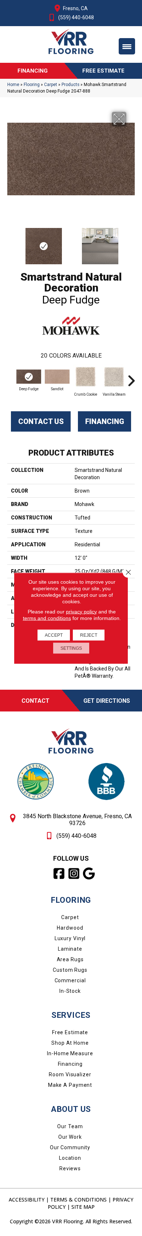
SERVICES (71, 1015)
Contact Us (41, 421)
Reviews (70, 1168)
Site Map (83, 1206)
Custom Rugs (70, 970)
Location (70, 1158)
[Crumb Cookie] (85, 377)
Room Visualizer (70, 1074)
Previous (11, 242)
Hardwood (70, 928)
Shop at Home (70, 1043)
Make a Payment (70, 1085)
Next (131, 242)
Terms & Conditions (78, 1199)
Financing (104, 421)
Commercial (70, 980)
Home (13, 84)
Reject (88, 634)
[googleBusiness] (89, 873)
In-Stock (70, 991)
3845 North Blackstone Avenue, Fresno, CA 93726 (77, 820)
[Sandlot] (57, 377)
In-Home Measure (70, 1053)
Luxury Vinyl (70, 938)
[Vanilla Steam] (114, 377)
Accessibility (26, 1199)
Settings (71, 647)
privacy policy (81, 611)
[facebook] (59, 873)
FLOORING (71, 900)
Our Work (70, 1137)
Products (70, 84)
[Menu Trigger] (127, 46)
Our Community (70, 1147)
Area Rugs (70, 959)
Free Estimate (70, 1032)
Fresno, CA (75, 8)
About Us (71, 1109)
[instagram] (74, 873)
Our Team (70, 1126)
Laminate (70, 949)
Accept (54, 634)
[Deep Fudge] (29, 377)
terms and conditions (47, 618)
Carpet (50, 84)
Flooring (32, 84)
